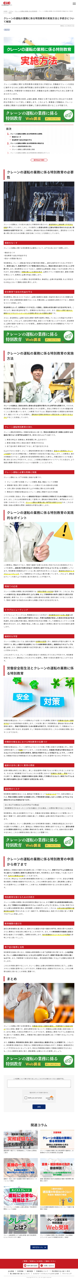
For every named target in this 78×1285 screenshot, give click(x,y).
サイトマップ (67, 1274)
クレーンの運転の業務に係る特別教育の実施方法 (27, 143)
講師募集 (30, 1271)
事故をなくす (16, 137)
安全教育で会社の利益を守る (22, 140)
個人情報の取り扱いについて (20, 1274)
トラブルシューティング (20, 162)
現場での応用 (18, 159)
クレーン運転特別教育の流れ (22, 146)
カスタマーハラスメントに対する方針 (46, 1274)
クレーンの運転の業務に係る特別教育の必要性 (26, 134)
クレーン (7, 30)
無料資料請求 (32, 1265)
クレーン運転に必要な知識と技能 (23, 149)
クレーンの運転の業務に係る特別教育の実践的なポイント (30, 153)
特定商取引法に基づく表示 (61, 1271)
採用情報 (20, 1271)
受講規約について (42, 1271)
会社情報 (11, 1271)
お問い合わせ (49, 1265)
